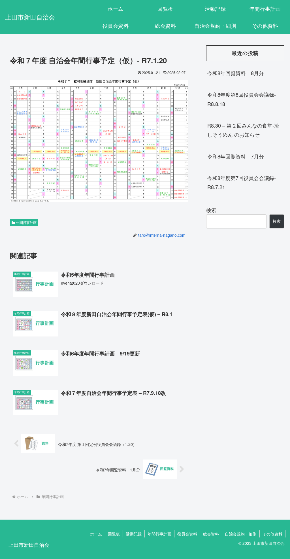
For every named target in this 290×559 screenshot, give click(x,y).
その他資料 (272, 534)
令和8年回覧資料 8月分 (235, 73)
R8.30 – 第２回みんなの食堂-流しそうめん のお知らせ (243, 130)
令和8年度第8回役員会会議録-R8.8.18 (241, 99)
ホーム (96, 534)
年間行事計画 (26, 222)
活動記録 (134, 534)
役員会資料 (187, 534)
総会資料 (211, 534)
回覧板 (114, 534)
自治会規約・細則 (241, 534)
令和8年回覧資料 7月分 (235, 156)
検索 (211, 209)
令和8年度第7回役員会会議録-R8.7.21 (241, 182)
